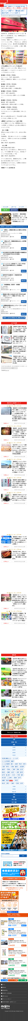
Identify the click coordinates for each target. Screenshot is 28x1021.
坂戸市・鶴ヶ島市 (6, 775)
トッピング (4, 368)
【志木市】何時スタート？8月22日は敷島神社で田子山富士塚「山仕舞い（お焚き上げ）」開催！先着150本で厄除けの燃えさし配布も (19, 694)
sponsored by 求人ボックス (21, 226)
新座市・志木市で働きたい (8, 226)
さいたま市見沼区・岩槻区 (8, 761)
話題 (3, 370)
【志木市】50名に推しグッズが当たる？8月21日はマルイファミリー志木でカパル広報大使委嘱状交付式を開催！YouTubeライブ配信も (19, 672)
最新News (8, 7)
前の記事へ (6, 207)
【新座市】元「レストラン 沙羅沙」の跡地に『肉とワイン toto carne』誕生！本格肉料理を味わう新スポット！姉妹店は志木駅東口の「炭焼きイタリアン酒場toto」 (19, 600)
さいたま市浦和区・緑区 (7, 764)
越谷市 (3, 769)
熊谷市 (3, 772)
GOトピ (2, 7)
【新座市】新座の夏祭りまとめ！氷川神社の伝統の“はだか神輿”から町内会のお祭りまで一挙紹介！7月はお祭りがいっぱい (19, 483)
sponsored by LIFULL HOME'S (14, 915)
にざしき (7, 370)
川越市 (12, 783)
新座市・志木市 (17, 777)
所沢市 (16, 780)
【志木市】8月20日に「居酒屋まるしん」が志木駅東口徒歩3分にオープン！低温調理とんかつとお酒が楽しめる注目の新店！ (19, 704)
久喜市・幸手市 (5, 766)
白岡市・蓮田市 (14, 766)
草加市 (8, 769)
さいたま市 (15, 758)
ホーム (3, 984)
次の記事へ (22, 207)
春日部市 (22, 766)
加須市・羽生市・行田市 (20, 764)
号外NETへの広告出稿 (6, 993)
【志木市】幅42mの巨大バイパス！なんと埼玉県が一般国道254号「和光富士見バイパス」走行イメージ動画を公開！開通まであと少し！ (19, 662)
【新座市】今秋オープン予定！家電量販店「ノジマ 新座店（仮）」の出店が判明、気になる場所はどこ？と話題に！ (19, 540)
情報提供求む (5, 990)
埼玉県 (19, 16)
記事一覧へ (14, 207)
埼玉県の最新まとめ (6, 758)
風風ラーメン (14, 368)
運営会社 (4, 987)
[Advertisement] (14, 387)
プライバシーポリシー (6, 999)
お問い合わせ (5, 996)
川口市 (13, 775)
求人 (14, 7)
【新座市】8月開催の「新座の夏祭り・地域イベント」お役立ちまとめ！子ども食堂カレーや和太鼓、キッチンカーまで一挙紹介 (19, 617)
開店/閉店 (19, 7)
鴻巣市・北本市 (10, 772)
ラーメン (9, 368)
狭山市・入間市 (5, 783)
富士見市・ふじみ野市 (7, 777)
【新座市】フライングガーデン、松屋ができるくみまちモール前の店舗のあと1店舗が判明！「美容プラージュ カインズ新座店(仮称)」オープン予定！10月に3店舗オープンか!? (19, 467)
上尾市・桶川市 (19, 772)
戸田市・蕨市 (20, 775)
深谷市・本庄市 (19, 783)
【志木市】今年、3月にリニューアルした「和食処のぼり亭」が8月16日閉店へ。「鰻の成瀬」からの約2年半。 (19, 555)
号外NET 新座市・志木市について (9, 1001)
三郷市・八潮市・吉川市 (17, 769)
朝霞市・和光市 (7, 780)
